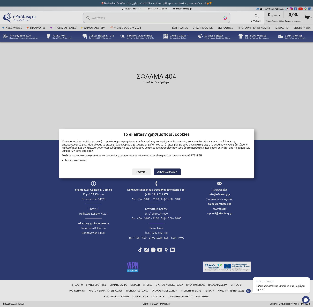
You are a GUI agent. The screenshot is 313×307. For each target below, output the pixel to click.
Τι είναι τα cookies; (76, 160)
